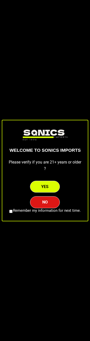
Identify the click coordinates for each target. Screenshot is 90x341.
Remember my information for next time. (47, 210)
